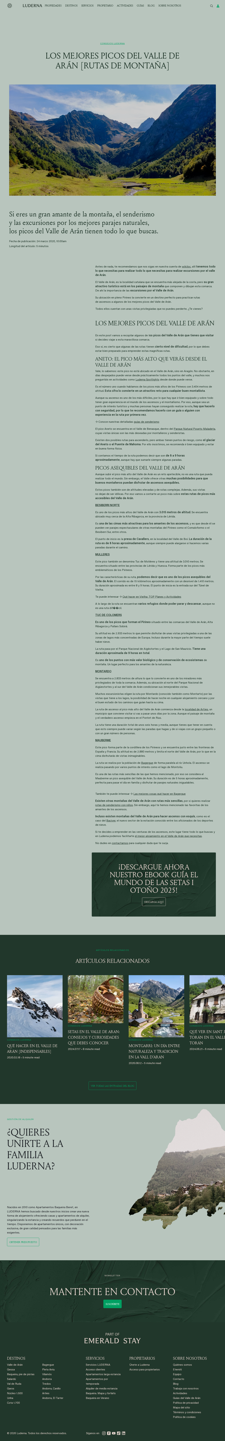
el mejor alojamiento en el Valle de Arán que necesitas (168, 836)
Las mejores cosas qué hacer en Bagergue (159, 794)
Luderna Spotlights (147, 379)
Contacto (178, 1379)
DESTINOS (71, 5)
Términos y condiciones (187, 1412)
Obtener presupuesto (23, 1242)
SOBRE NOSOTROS (169, 5)
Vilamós (47, 1374)
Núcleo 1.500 (15, 1393)
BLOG (151, 5)
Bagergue (147, 763)
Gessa (11, 1369)
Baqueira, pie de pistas (20, 1374)
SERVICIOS (87, 5)
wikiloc (186, 266)
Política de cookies (184, 1417)
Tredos (46, 1384)
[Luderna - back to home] (24, 5)
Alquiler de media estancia (101, 1388)
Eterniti (177, 1369)
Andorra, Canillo (51, 1388)
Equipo (177, 1374)
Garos (10, 1388)
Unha (10, 1398)
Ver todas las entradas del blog (112, 1085)
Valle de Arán (15, 1365)
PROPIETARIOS (142, 1358)
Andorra (47, 1379)
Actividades (180, 1393)
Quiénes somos (182, 1365)
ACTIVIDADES (125, 5)
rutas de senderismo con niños (114, 805)
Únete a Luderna (139, 1365)
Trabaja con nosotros (186, 1388)
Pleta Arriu (48, 1369)
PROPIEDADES (53, 5)
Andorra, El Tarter (52, 1398)
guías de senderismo (146, 422)
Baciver (110, 820)
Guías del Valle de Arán (186, 1398)
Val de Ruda (14, 1384)
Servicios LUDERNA (98, 1365)
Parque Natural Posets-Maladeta (194, 429)
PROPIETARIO (105, 5)
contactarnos (120, 843)
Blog (175, 1384)
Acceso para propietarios (144, 1369)
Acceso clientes (95, 1369)
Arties (45, 1393)
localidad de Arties (196, 709)
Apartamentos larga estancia (103, 1374)
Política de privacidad (186, 1403)
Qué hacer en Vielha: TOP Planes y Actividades (152, 597)
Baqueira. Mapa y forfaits (101, 1393)
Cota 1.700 (13, 1403)
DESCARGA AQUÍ (153, 902)
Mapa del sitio (181, 1408)
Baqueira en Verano (97, 1398)
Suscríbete (112, 1304)
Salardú (11, 1379)
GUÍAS (140, 5)
